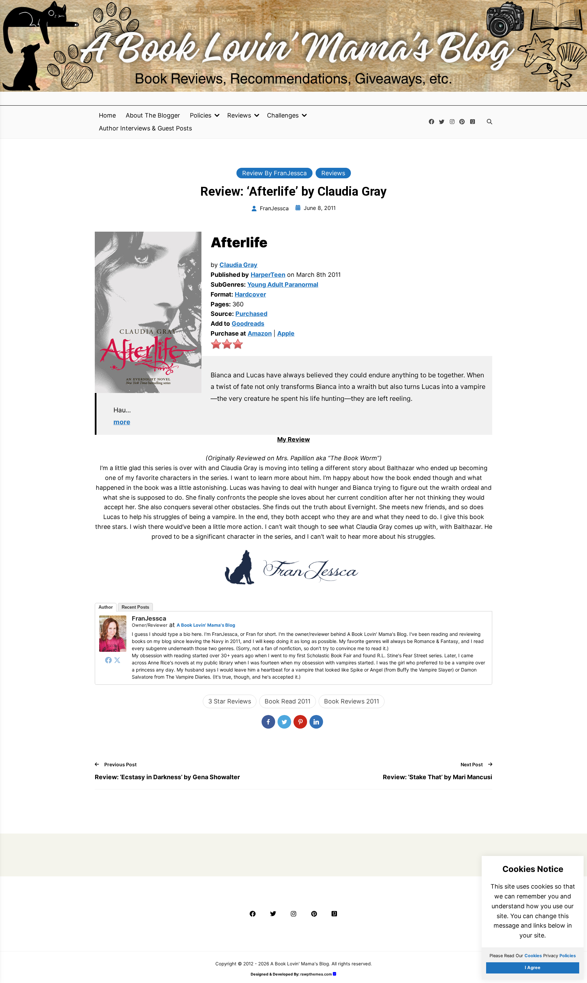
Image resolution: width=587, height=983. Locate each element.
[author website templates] (334, 974)
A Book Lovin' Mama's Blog (206, 625)
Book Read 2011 (287, 701)
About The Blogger (153, 115)
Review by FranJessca (274, 173)
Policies (200, 115)
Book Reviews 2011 (351, 701)
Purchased (251, 313)
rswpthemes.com (316, 974)
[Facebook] (108, 660)
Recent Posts (135, 607)
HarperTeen (268, 274)
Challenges (283, 115)
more (121, 422)
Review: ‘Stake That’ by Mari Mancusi (437, 777)
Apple (286, 333)
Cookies (533, 955)
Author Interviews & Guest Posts (145, 128)
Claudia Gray (238, 264)
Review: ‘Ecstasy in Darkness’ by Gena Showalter (167, 777)
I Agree (532, 967)
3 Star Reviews (229, 701)
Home (107, 115)
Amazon (260, 333)
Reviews (239, 115)
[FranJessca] (112, 649)
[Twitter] (117, 660)
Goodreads (248, 323)
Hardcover (250, 294)
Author (106, 607)
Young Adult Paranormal (282, 284)
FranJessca (149, 618)
